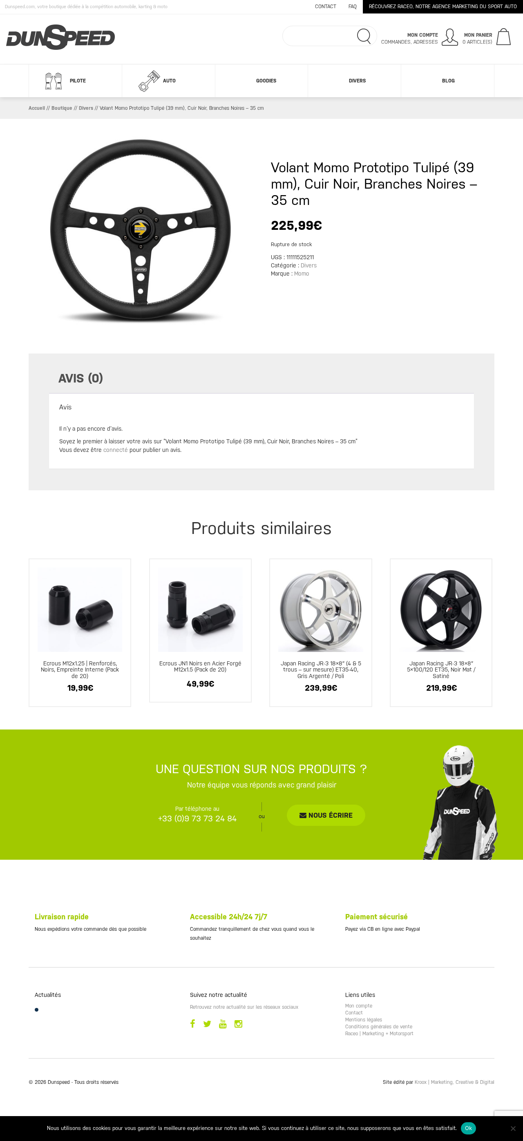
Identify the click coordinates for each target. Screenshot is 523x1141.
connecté (115, 450)
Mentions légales (363, 1020)
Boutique (61, 108)
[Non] (513, 1128)
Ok (468, 1128)
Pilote (78, 81)
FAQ (353, 6)
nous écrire (329, 815)
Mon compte (358, 1006)
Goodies (266, 81)
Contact (325, 6)
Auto (169, 81)
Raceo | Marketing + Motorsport (379, 1033)
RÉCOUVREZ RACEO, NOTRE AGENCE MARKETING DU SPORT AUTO (443, 6)
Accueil (37, 108)
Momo (301, 273)
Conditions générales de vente (378, 1027)
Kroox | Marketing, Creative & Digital (454, 1082)
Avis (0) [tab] (80, 378)
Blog (448, 81)
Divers (357, 81)
